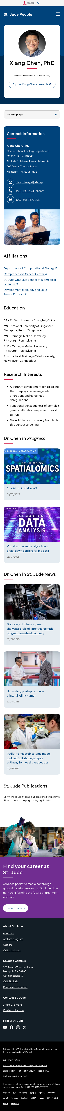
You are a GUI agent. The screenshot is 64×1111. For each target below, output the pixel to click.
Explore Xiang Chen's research (30, 84)
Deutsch (24, 1098)
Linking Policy (9, 1071)
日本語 (33, 1098)
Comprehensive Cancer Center (24, 274)
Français (14, 1098)
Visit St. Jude (10, 981)
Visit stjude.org (12, 950)
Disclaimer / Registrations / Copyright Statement (25, 1065)
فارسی (41, 1098)
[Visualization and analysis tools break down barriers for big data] (32, 535)
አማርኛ (5, 1103)
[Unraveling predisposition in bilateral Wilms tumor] (32, 679)
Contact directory (13, 1010)
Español (6, 1092)
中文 (14, 1092)
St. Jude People (18, 14)
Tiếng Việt (23, 1092)
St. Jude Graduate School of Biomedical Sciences (30, 282)
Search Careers (16, 908)
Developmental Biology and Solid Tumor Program (25, 292)
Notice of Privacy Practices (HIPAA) (33, 1071)
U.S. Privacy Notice (11, 1060)
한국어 (33, 1092)
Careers (7, 944)
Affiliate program (13, 939)
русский (51, 1092)
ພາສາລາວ (15, 1103)
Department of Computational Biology (29, 268)
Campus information (15, 987)
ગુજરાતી (55, 1098)
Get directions (11, 975)
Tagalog (41, 1092)
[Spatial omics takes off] (32, 474)
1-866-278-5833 (12, 1004)
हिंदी (48, 1098)
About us (8, 933)
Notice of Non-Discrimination (16, 1076)
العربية (5, 1098)
